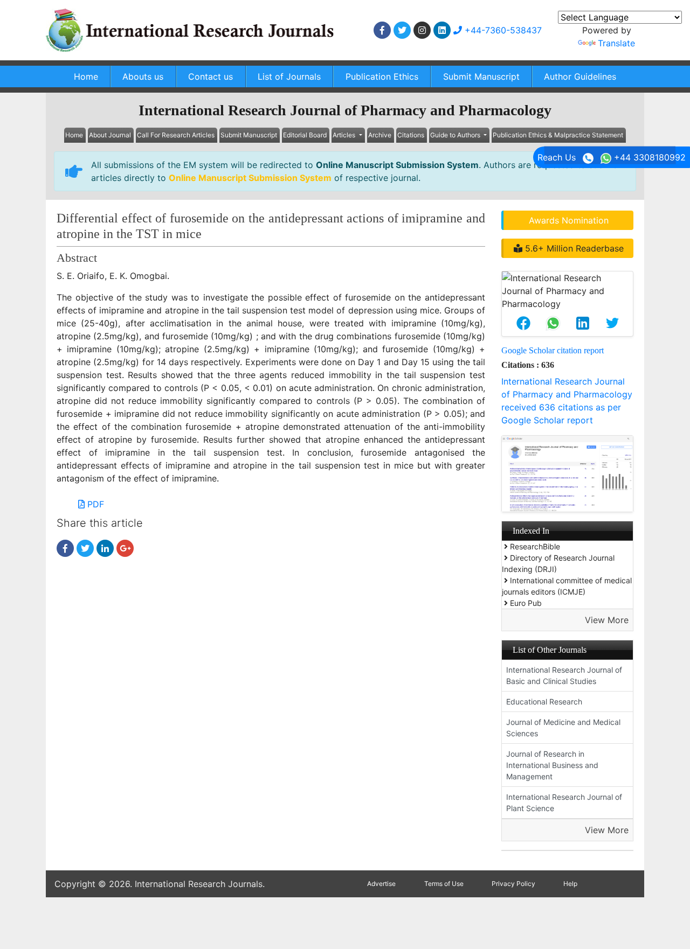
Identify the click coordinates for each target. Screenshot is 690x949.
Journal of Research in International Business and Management (552, 765)
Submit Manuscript (481, 76)
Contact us (210, 76)
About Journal (110, 135)
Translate (616, 43)
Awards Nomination (569, 220)
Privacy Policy (513, 884)
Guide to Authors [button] (456, 135)
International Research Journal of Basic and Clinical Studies (564, 675)
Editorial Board (305, 135)
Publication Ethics (382, 76)
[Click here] (382, 30)
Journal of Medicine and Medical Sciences (563, 727)
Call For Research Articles (176, 135)
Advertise (381, 884)
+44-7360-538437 (502, 30)
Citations (410, 135)
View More (607, 620)
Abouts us (142, 76)
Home (86, 76)
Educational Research (544, 701)
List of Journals (289, 76)
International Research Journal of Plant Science (564, 802)
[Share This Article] (523, 323)
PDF (94, 504)
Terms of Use (444, 884)
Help (570, 884)
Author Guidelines (580, 76)
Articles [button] (345, 135)
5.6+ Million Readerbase (573, 248)
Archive (379, 135)
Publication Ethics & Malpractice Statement (558, 135)
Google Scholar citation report (552, 350)
